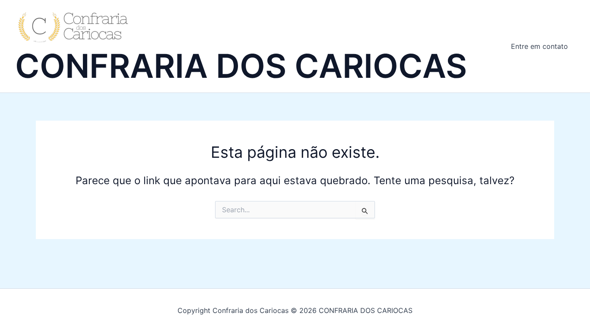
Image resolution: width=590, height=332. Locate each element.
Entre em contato (539, 46)
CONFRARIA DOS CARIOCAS (241, 66)
